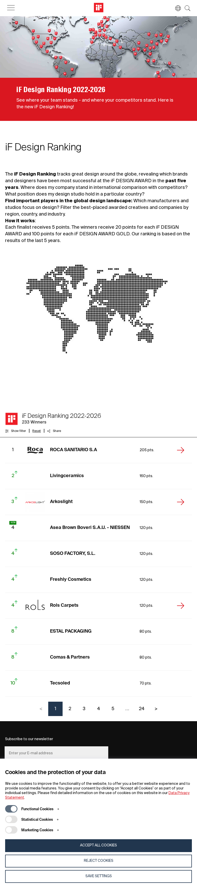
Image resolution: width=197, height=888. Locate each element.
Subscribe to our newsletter (29, 739)
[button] (175, 8)
